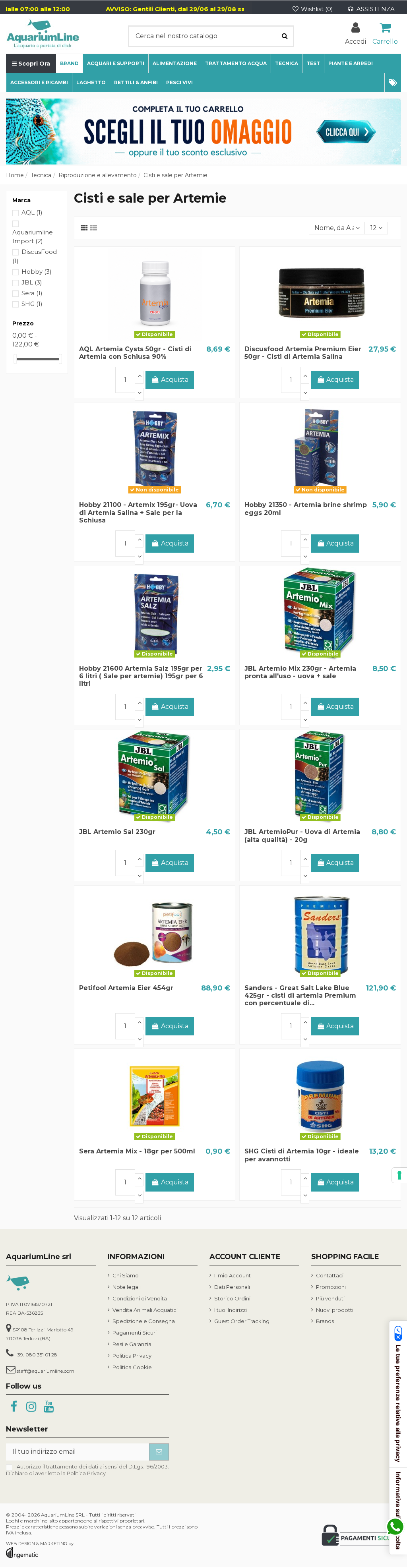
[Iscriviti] (159, 1452)
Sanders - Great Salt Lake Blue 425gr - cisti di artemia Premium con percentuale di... (300, 995)
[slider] (15, 359)
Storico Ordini (232, 1298)
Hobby (36, 271)
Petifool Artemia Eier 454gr (126, 988)
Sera (32, 293)
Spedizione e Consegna (143, 1321)
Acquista (174, 379)
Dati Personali (232, 1287)
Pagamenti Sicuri (134, 1332)
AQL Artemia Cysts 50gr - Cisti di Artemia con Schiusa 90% (135, 352)
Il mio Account (232, 1275)
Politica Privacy (131, 1355)
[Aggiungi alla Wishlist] (142, 338)
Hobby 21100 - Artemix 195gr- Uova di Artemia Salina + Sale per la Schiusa (138, 512)
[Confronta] (154, 338)
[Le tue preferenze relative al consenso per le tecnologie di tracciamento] (399, 1175)
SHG (32, 304)
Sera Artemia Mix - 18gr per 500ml (137, 1151)
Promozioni (331, 1287)
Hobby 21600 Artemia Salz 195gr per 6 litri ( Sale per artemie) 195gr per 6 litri (141, 676)
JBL (31, 282)
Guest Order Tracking (241, 1321)
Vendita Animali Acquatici (145, 1310)
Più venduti (330, 1298)
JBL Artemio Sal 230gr (117, 832)
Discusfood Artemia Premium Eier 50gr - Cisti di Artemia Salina (302, 352)
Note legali (126, 1287)
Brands (325, 1321)
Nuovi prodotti (334, 1310)
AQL (32, 212)
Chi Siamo (125, 1275)
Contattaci (329, 1275)
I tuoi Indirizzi (230, 1310)
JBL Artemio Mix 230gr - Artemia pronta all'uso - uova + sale (300, 672)
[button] (392, 82)
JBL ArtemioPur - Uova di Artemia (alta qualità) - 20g (302, 835)
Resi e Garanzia (131, 1344)
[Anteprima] (167, 338)
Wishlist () (317, 9)
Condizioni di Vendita (139, 1298)
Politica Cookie (132, 1367)
